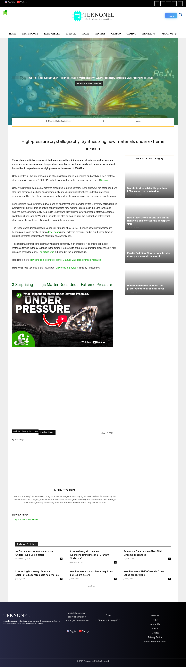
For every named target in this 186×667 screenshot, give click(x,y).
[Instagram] (162, 3)
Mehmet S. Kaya (65, 490)
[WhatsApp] (91, 130)
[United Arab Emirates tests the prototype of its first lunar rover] (149, 279)
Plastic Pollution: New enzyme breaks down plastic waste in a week (148, 255)
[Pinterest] (85, 130)
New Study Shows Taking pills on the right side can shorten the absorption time (148, 220)
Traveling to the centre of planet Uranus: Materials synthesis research (65, 260)
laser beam (54, 232)
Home (29, 77)
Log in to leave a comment (26, 519)
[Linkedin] (168, 3)
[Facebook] (156, 3)
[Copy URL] (125, 130)
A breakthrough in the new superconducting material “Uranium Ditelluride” (89, 555)
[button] (180, 14)
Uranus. (104, 180)
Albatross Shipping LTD (109, 620)
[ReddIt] (105, 130)
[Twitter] (174, 3)
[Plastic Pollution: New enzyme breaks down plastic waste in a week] (149, 247)
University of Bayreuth (67, 267)
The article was (46, 252)
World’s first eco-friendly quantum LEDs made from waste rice (147, 190)
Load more (92, 586)
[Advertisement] (65, 394)
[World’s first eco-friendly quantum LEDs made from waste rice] (149, 182)
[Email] (111, 130)
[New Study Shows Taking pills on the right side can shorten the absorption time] (149, 214)
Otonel (109, 615)
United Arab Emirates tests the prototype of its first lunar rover (145, 287)
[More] (132, 130)
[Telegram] (118, 130)
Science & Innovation (46, 77)
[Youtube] (180, 3)
